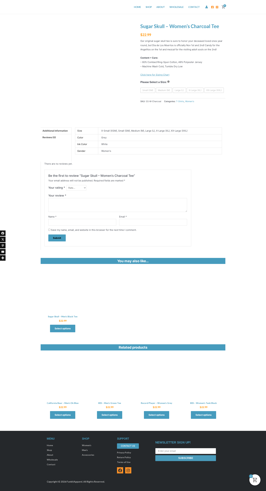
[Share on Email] (3, 252)
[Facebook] (212, 7)
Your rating (56, 187)
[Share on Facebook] (3, 233)
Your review (57, 195)
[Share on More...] (3, 258)
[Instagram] (217, 7)
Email (123, 216)
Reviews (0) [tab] (49, 137)
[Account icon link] (206, 7)
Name (52, 216)
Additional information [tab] (55, 130)
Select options (63, 328)
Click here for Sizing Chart (154, 74)
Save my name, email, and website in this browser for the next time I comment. (94, 229)
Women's (189, 101)
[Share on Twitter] (3, 239)
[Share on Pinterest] (3, 245)
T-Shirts (180, 101)
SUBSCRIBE (185, 458)
